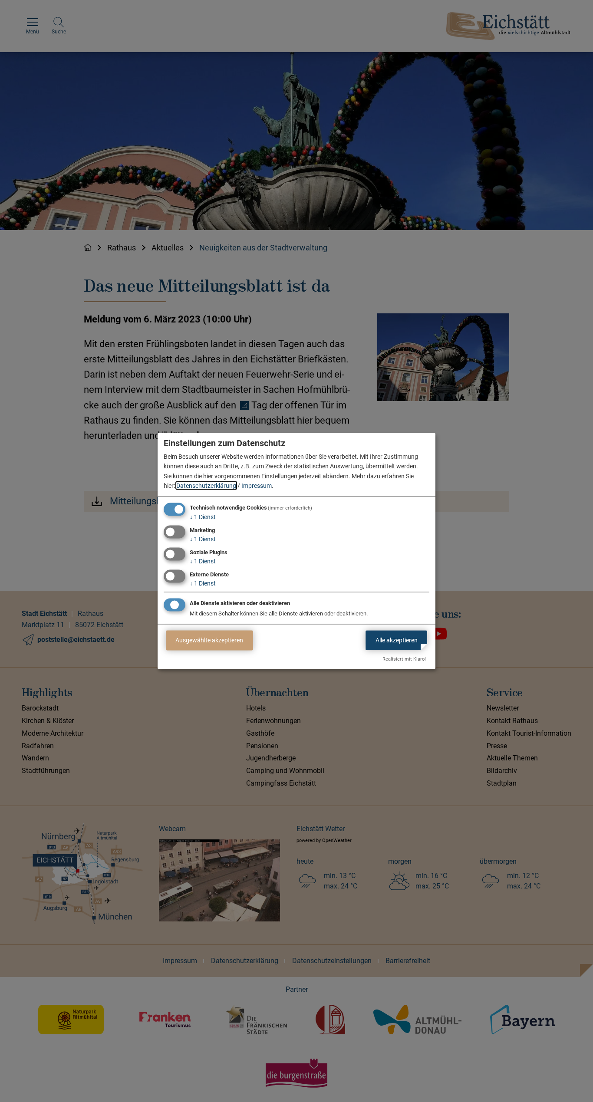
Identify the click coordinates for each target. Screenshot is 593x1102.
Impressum (256, 485)
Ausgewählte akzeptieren (209, 640)
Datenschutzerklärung (206, 485)
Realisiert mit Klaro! (404, 659)
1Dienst (203, 516)
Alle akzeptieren (397, 640)
